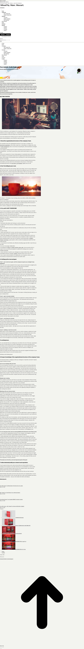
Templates (4, 12)
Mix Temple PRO (7, 13)
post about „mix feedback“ (17, 163)
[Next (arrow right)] (1, 648)
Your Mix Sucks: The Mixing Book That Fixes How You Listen (11, 485)
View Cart (2, 34)
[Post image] (2, 484)
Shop (3, 22)
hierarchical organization (5, 145)
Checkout (8, 34)
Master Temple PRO (7, 14)
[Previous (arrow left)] (0, 648)
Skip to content (3, 0)
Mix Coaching (6, 20)
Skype (8, 247)
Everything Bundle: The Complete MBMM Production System (11, 499)
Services (3, 16)
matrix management (5, 146)
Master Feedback (7, 18)
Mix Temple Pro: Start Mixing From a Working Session (10, 492)
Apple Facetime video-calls (17, 247)
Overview (5, 17)
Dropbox (15, 253)
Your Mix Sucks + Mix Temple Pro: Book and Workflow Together (12, 506)
